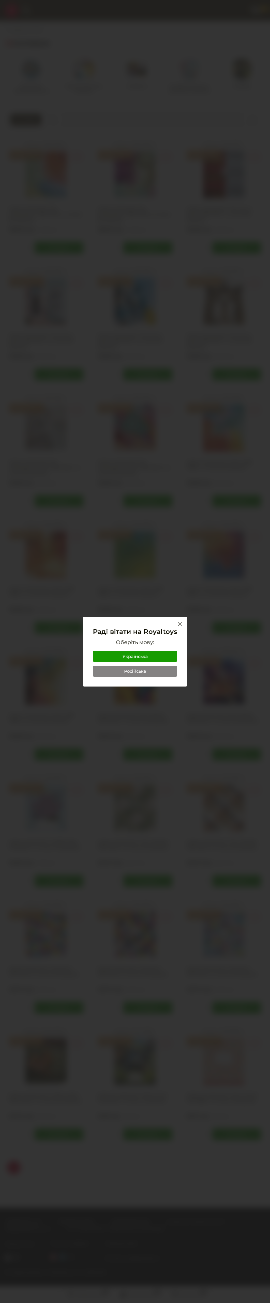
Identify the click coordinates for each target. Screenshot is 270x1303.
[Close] (180, 624)
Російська (135, 671)
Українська (135, 656)
